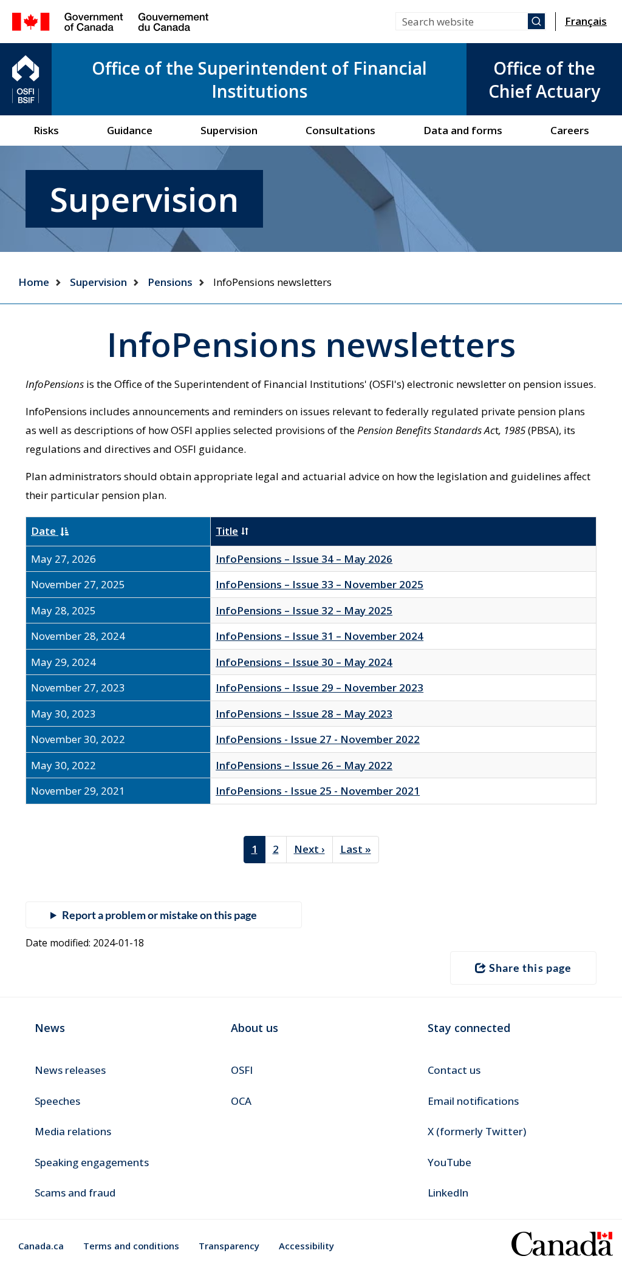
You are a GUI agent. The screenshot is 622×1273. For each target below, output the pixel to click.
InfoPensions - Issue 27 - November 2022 (318, 739)
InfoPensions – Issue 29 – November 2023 (319, 687)
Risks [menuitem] (46, 130)
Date (44, 531)
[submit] (536, 21)
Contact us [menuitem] (454, 1070)
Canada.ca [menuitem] (41, 1246)
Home (33, 282)
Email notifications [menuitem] (473, 1101)
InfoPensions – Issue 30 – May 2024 (304, 662)
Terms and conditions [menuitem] (131, 1246)
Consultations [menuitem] (340, 130)
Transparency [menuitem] (229, 1246)
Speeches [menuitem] (57, 1101)
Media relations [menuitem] (73, 1131)
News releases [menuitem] (70, 1070)
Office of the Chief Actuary (544, 79)
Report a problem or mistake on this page (159, 915)
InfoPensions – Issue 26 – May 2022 (304, 765)
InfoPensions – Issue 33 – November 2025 (319, 584)
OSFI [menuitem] (242, 1070)
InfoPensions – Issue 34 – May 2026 (304, 559)
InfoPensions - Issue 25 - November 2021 (318, 791)
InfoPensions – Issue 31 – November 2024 (319, 636)
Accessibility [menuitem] (306, 1246)
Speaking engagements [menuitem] (92, 1162)
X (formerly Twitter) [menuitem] (477, 1131)
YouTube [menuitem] (449, 1162)
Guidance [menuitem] (129, 130)
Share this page (530, 967)
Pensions (170, 282)
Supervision (98, 282)
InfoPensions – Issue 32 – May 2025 (304, 610)
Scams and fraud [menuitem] (75, 1193)
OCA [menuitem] (241, 1101)
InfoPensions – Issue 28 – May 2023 (304, 714)
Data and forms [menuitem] (462, 130)
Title (227, 531)
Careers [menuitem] (569, 130)
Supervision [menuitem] (229, 130)
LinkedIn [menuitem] (448, 1193)
